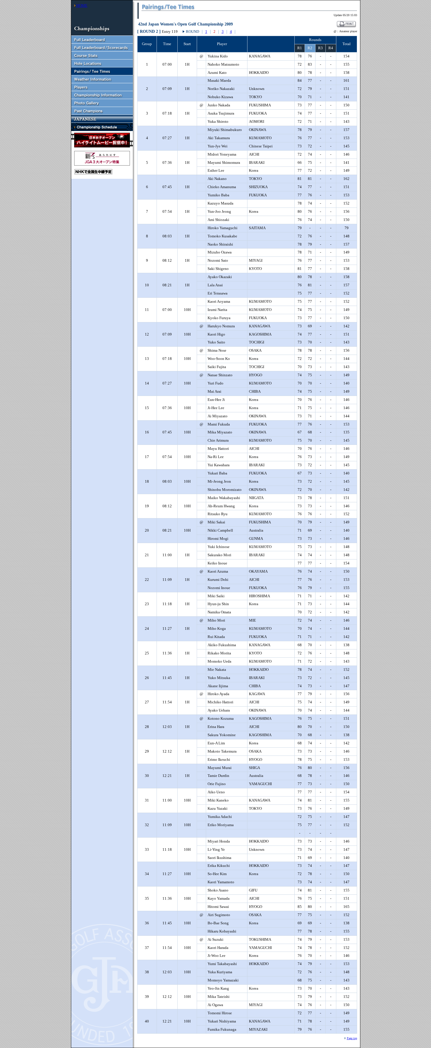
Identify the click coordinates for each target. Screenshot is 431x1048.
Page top (352, 1038)
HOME (81, 5)
